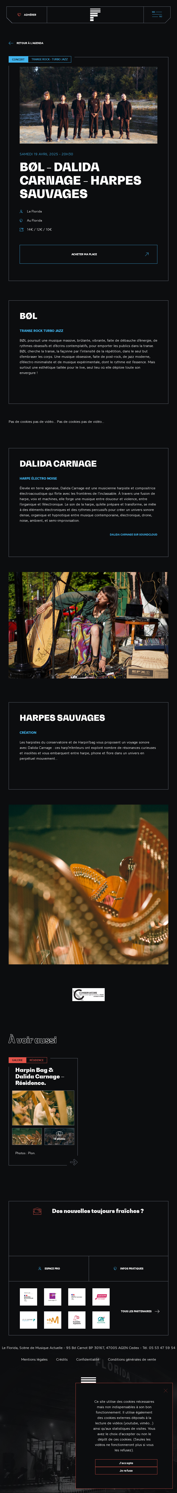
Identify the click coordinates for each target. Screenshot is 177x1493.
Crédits (62, 1359)
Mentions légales (34, 1359)
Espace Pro (52, 1268)
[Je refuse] (165, 1390)
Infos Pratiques (131, 1268)
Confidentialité (87, 1359)
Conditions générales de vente (132, 1359)
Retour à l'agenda (30, 43)
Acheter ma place (84, 254)
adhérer (30, 14)
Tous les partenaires (136, 1311)
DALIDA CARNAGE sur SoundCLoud (133, 534)
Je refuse (126, 1470)
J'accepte (126, 1463)
